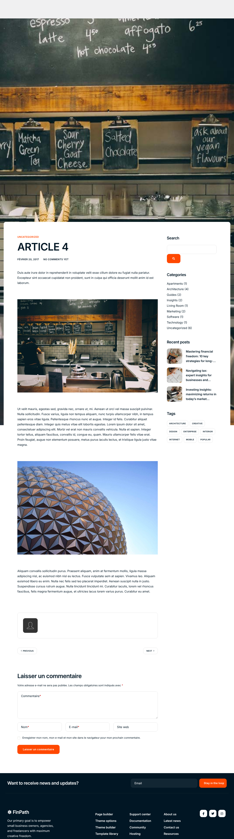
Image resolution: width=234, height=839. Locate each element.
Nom (25, 727)
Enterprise (190, 431)
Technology (175, 322)
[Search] (173, 258)
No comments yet (56, 259)
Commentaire (31, 696)
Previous (28, 651)
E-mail (74, 727)
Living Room (175, 305)
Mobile (190, 439)
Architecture (175, 289)
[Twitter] (212, 813)
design (173, 431)
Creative (197, 423)
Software (173, 316)
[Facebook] (203, 813)
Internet (174, 439)
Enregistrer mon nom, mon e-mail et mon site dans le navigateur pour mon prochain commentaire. (81, 737)
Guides (172, 294)
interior (208, 431)
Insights (172, 300)
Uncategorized (28, 237)
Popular (205, 439)
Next (149, 651)
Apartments (175, 283)
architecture (177, 423)
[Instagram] (222, 813)
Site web (123, 727)
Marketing (174, 311)
